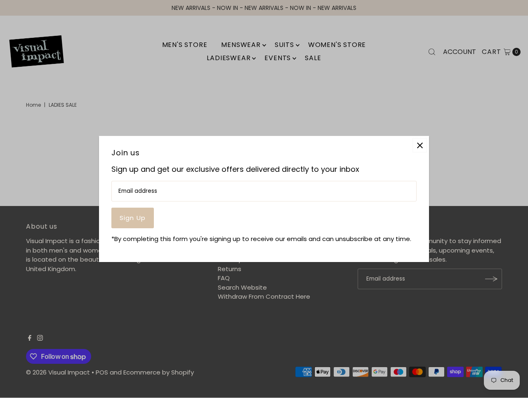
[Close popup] (419, 145)
